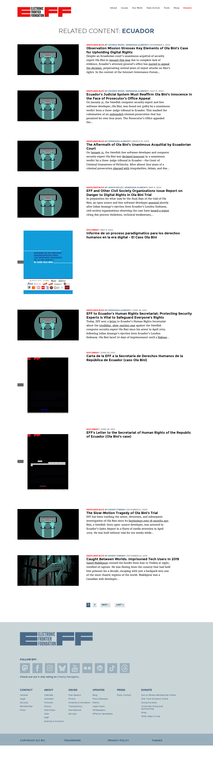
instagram (50, 668)
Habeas (162, 337)
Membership (26, 706)
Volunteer (49, 698)
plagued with (121, 168)
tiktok (112, 668)
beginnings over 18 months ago (148, 520)
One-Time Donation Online (154, 698)
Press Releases (100, 698)
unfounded (116, 114)
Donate (187, 8)
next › (105, 604)
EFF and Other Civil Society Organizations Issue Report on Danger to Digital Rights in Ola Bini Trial (134, 193)
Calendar (48, 695)
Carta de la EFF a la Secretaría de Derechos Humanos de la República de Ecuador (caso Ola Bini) (134, 358)
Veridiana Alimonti (137, 45)
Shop (176, 8)
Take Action (153, 8)
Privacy (71, 698)
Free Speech (74, 695)
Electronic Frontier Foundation (44, 13)
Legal (22, 698)
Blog (95, 695)
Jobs (46, 713)
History (47, 706)
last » (120, 604)
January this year (119, 60)
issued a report (160, 210)
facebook (37, 668)
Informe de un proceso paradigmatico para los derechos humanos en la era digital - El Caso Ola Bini (133, 235)
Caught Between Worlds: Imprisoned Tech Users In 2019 (132, 559)
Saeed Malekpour (97, 562)
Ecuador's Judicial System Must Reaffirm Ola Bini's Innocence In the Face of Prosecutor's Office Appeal (139, 96)
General (24, 695)
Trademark (72, 740)
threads (125, 668)
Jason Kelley (115, 187)
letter (112, 321)
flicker (87, 668)
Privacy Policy (118, 740)
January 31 (97, 152)
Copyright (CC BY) (32, 740)
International (74, 710)
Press (23, 710)
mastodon (25, 668)
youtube (75, 668)
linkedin (100, 668)
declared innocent (133, 156)
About (113, 8)
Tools (167, 8)
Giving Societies (149, 702)
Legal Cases (99, 706)
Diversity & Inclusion (54, 721)
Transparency (75, 706)
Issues (124, 8)
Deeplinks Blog (95, 45)
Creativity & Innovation (79, 702)
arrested (154, 202)
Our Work (137, 8)
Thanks (157, 740)
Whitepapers (99, 710)
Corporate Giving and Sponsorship (152, 707)
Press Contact (124, 695)
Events (96, 702)
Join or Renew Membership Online (158, 695)
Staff (46, 717)
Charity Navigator (68, 676)
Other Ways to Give (150, 716)
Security (24, 702)
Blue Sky (62, 668)
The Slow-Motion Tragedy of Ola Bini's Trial (122, 513)
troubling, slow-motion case (117, 325)
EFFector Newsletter (103, 713)
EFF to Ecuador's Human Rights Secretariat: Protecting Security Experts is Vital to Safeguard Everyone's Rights (139, 315)
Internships (49, 710)
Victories (48, 702)
